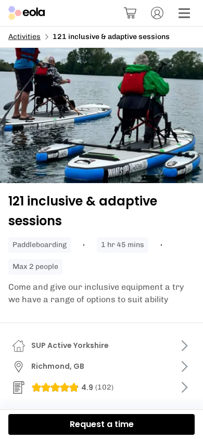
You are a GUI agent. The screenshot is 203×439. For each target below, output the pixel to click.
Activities (24, 36)
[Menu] (184, 13)
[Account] (157, 13)
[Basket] (130, 13)
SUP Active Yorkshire (70, 345)
